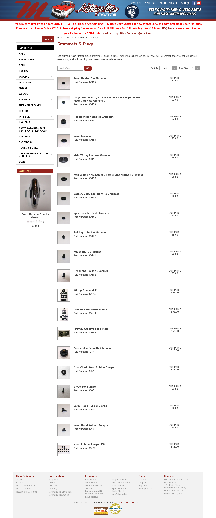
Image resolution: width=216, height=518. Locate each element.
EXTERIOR (24, 99)
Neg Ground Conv (121, 482)
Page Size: (184, 68)
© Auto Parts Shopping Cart (130, 502)
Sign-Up (173, 3)
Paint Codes (118, 485)
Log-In (162, 3)
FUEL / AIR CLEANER (30, 105)
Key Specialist (92, 496)
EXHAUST (24, 93)
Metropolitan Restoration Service (67, 10)
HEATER (23, 110)
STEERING (24, 136)
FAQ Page (168, 28)
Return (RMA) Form (26, 491)
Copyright (54, 479)
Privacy (53, 488)
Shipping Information (60, 491)
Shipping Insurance (59, 494)
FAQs (52, 482)
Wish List (150, 3)
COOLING (24, 76)
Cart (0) (185, 3)
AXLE (22, 53)
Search (47, 39)
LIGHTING (24, 122)
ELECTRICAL (25, 82)
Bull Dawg (132, 11)
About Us (21, 479)
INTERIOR (24, 116)
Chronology (91, 482)
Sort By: (154, 68)
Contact (136, 3)
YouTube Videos (120, 494)
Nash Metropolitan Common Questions (126, 33)
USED (22, 161)
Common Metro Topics (93, 487)
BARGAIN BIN (26, 59)
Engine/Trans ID (94, 492)
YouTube (199, 3)
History (53, 485)
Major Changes (120, 479)
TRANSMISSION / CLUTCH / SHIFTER (33, 155)
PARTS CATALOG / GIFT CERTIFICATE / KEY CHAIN (33, 129)
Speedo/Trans (119, 490)
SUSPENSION (26, 142)
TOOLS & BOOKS (28, 147)
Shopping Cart (146, 488)
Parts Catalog (23, 488)
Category (143, 479)
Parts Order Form (25, 485)
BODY (22, 65)
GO (87, 68)
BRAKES (23, 71)
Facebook (194, 3)
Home (60, 37)
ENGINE (23, 88)
